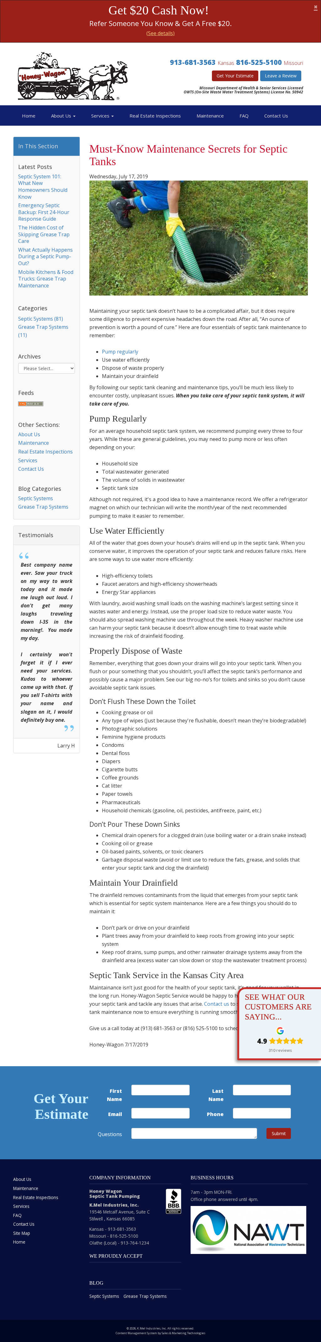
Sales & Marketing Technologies (183, 1333)
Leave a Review (281, 76)
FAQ (244, 116)
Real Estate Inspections (155, 116)
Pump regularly (120, 351)
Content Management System (136, 1333)
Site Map (21, 1233)
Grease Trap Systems (43, 506)
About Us (61, 116)
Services (101, 116)
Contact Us (276, 116)
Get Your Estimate (235, 76)
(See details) (160, 33)
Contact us (216, 1003)
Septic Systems (35, 498)
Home (28, 116)
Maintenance (210, 116)
